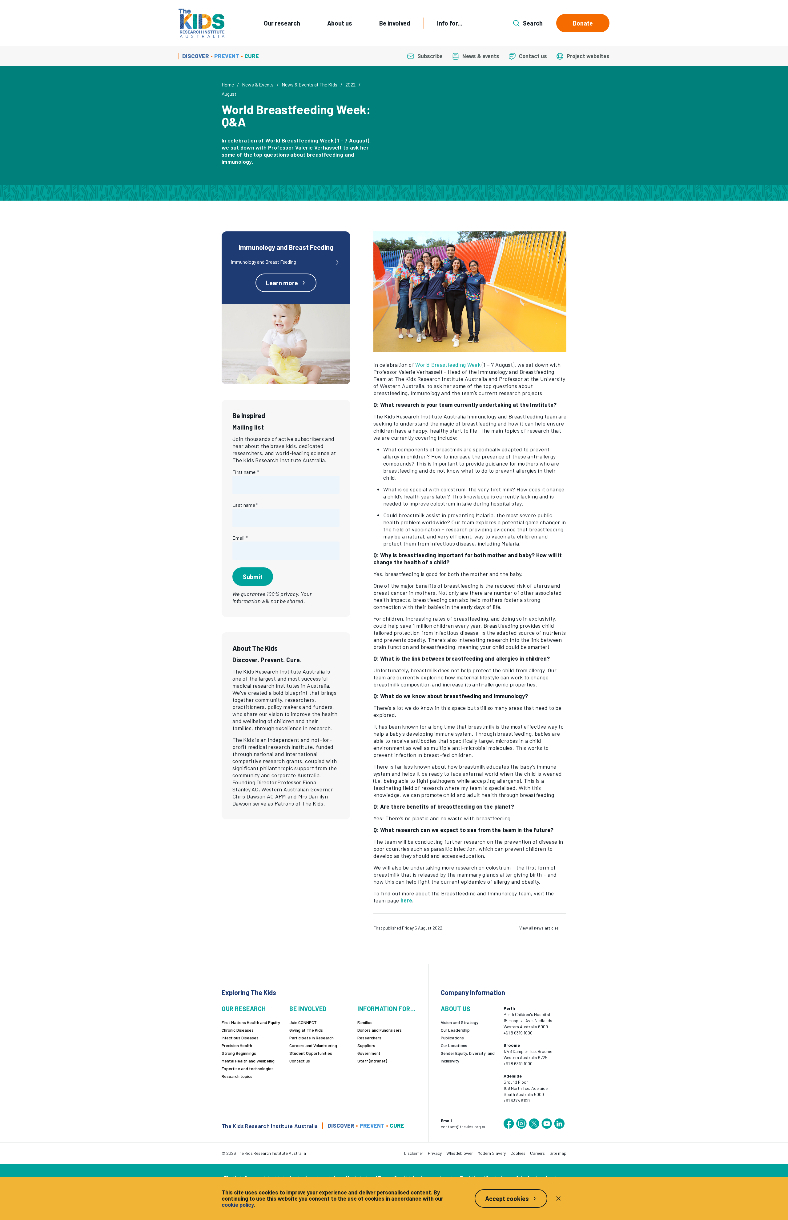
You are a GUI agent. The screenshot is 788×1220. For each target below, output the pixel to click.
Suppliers (366, 1045)
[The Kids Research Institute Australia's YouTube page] (546, 1123)
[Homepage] (201, 23)
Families (364, 1022)
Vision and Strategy (459, 1022)
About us (339, 23)
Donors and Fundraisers (379, 1030)
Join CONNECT (303, 1022)
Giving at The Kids (306, 1030)
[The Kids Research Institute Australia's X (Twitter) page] (534, 1123)
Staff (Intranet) (372, 1060)
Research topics (237, 1076)
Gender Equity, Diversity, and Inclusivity (468, 1056)
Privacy (435, 1153)
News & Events (258, 84)
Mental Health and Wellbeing (248, 1060)
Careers (537, 1153)
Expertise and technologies (248, 1068)
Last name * (245, 505)
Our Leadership (455, 1030)
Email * (240, 538)
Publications (452, 1037)
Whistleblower (459, 1153)
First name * (245, 472)
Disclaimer (413, 1153)
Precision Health (237, 1045)
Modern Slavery (491, 1153)
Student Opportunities (310, 1053)
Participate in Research (311, 1037)
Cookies (517, 1153)
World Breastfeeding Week (447, 364)
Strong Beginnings (239, 1053)
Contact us (299, 1060)
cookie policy (238, 1204)
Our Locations (454, 1045)
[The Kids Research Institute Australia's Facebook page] (509, 1123)
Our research (282, 23)
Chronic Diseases (238, 1030)
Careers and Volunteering (313, 1045)
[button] (469, 291)
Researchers (369, 1037)
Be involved (394, 23)
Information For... (386, 1008)
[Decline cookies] (558, 1198)
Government (368, 1053)
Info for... (449, 23)
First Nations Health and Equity (251, 1022)
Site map (557, 1153)
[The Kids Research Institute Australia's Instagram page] (521, 1123)
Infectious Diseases (240, 1037)
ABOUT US (455, 1008)
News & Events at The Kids (309, 84)
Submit (253, 576)
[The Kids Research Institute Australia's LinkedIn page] (559, 1123)
